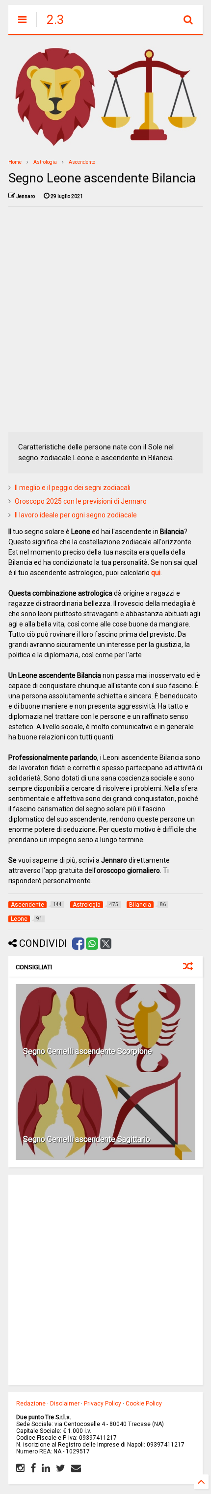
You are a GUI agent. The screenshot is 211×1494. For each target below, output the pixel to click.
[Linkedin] (46, 1468)
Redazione (31, 1403)
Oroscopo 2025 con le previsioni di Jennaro (81, 501)
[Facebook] (33, 1468)
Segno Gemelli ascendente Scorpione (87, 1051)
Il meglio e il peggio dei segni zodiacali (73, 487)
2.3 (55, 19)
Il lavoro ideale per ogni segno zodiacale (76, 515)
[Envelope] (76, 1468)
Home (15, 162)
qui (155, 573)
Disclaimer (64, 1403)
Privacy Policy (102, 1403)
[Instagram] (20, 1468)
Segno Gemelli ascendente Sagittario (86, 1139)
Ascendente (82, 162)
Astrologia (45, 162)
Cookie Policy (144, 1403)
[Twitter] (60, 1468)
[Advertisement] (105, 319)
